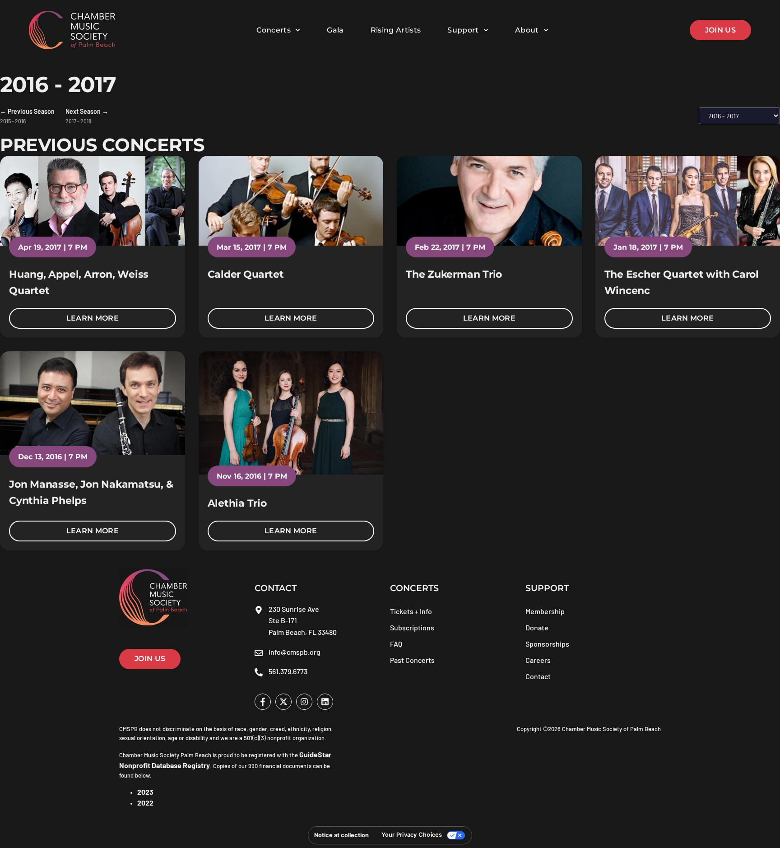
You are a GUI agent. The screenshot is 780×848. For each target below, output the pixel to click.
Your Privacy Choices (411, 834)
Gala (335, 30)
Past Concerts (412, 660)
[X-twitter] (283, 702)
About (527, 30)
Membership (545, 611)
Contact (538, 676)
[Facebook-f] (263, 702)
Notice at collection (341, 835)
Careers (538, 660)
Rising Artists (396, 30)
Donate (536, 627)
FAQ (396, 643)
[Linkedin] (325, 702)
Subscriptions (412, 627)
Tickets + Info (411, 611)
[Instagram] (304, 702)
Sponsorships (547, 643)
